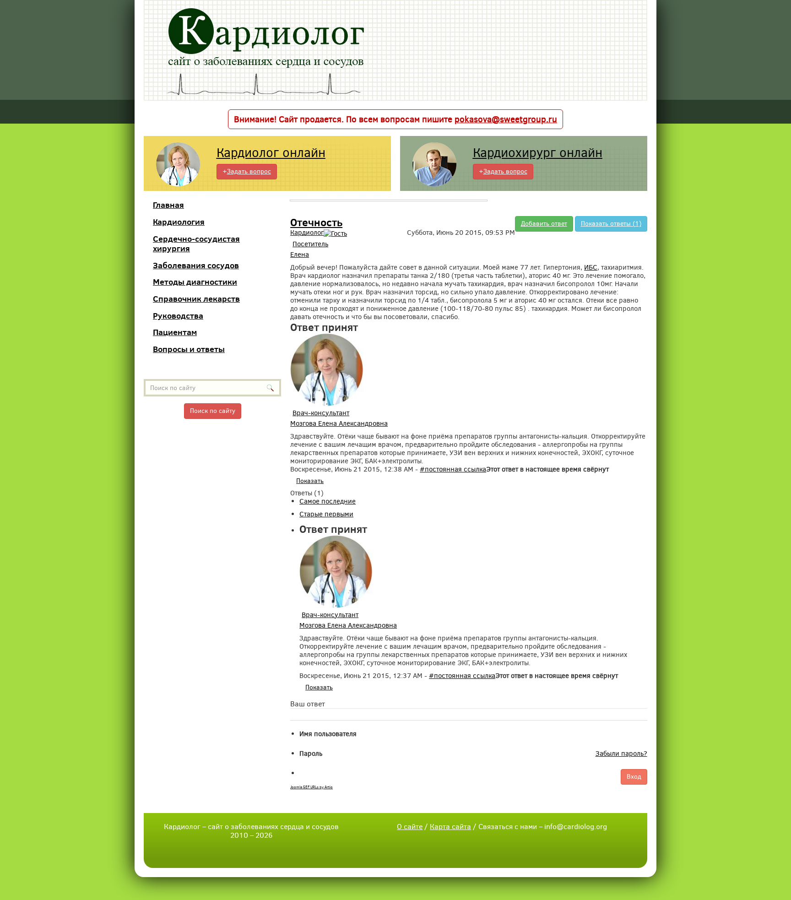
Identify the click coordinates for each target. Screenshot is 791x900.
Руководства (178, 315)
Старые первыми (326, 514)
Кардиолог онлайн (271, 152)
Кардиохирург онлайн (537, 152)
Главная (168, 205)
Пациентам (175, 332)
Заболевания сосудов (196, 265)
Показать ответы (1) (611, 223)
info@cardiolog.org (575, 826)
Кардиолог (307, 232)
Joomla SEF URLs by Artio (311, 787)
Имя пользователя (328, 734)
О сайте (410, 826)
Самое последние (327, 501)
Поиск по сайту (212, 411)
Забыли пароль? (621, 753)
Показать (310, 481)
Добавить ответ (544, 223)
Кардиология (179, 222)
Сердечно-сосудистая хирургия (196, 244)
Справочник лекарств (196, 298)
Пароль (310, 753)
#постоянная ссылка (453, 469)
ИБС (590, 267)
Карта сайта (450, 826)
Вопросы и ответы (189, 349)
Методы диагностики (195, 281)
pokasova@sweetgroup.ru (506, 119)
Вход (634, 776)
